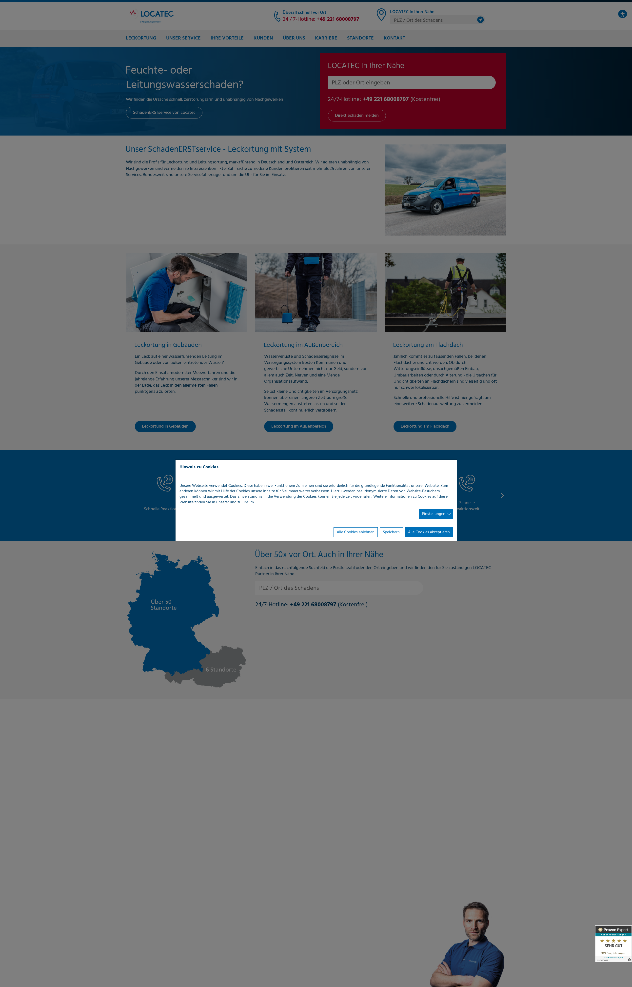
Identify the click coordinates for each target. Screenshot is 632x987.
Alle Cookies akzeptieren (429, 532)
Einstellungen (433, 514)
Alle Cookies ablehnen (356, 532)
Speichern (391, 532)
